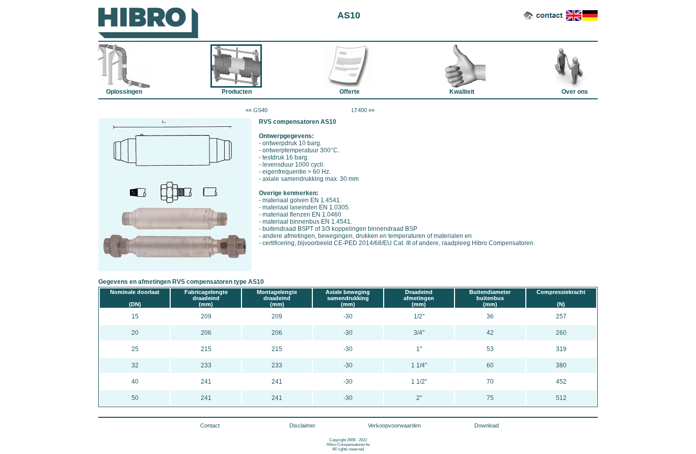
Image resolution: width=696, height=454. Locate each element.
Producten (236, 66)
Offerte (348, 66)
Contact (210, 425)
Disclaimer (302, 425)
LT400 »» (363, 110)
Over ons (571, 66)
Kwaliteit (460, 66)
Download (486, 425)
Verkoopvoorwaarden (394, 425)
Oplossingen (124, 66)
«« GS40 (256, 110)
